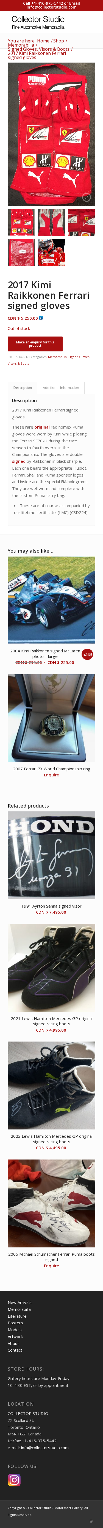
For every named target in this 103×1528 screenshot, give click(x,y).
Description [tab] (22, 387)
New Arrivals (20, 1302)
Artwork (15, 1336)
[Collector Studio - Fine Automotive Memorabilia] (43, 22)
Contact (15, 1350)
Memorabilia (57, 357)
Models (15, 1329)
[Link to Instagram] (91, 1521)
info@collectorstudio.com (52, 7)
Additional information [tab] (61, 387)
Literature (17, 1316)
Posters (15, 1322)
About (13, 1343)
